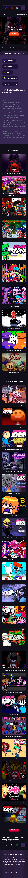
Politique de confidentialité (9, 870)
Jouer (14, 34)
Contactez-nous (21, 870)
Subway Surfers (8, 872)
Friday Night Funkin (18, 872)
